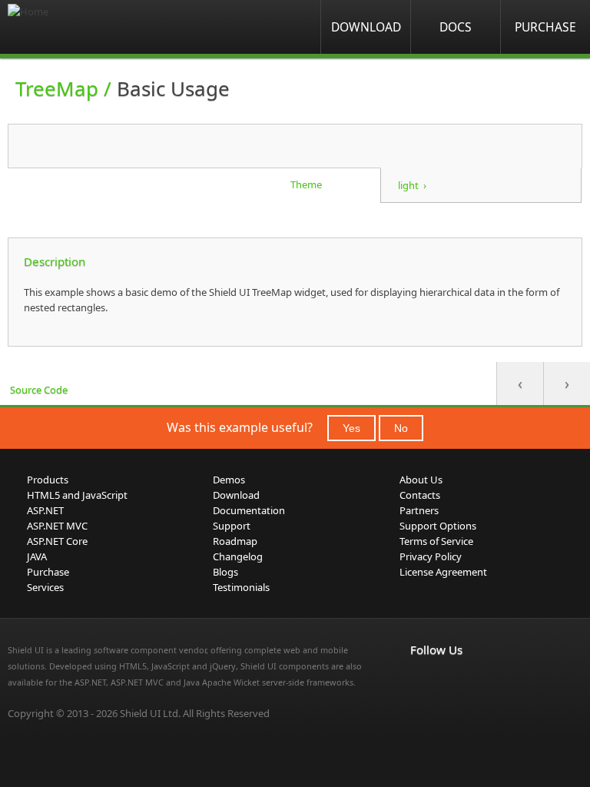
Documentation (249, 510)
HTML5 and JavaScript (77, 495)
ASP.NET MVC (57, 526)
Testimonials (241, 587)
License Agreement (443, 572)
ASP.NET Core (57, 541)
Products (47, 479)
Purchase (545, 26)
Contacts (419, 495)
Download (366, 26)
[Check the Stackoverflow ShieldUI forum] (453, 681)
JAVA (37, 556)
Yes (351, 428)
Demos (229, 479)
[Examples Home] (69, 27)
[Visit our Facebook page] (419, 681)
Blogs (225, 572)
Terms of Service (436, 541)
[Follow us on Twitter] (487, 681)
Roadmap (235, 541)
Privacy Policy (430, 556)
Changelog (238, 556)
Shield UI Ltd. (150, 713)
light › (412, 185)
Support (231, 526)
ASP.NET (45, 510)
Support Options (437, 526)
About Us (420, 479)
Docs (455, 26)
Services (45, 587)
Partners (419, 510)
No (401, 428)
